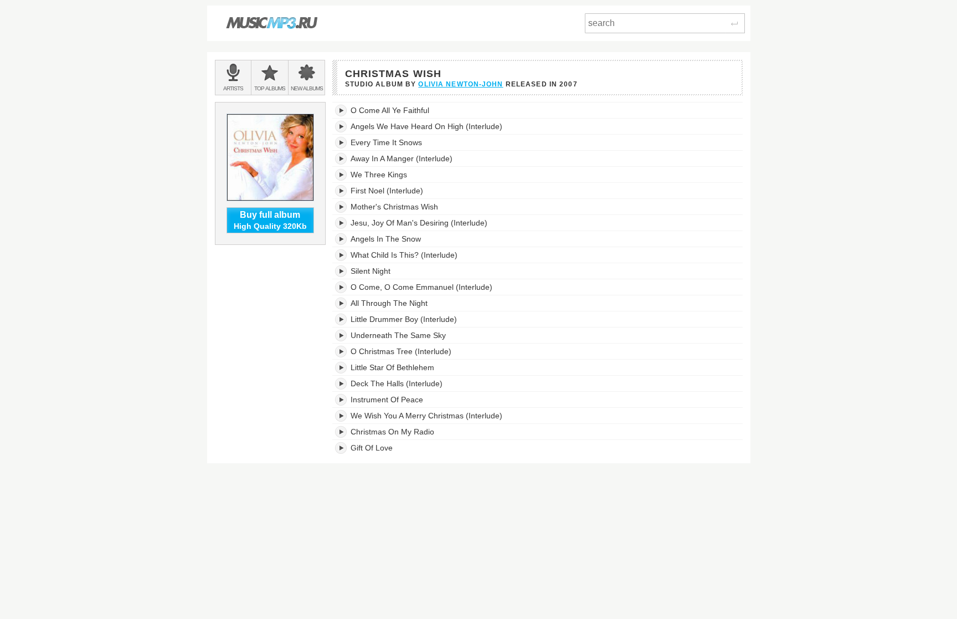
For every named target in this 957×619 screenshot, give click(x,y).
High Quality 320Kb (270, 220)
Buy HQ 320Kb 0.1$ (695, 110)
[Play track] (341, 110)
